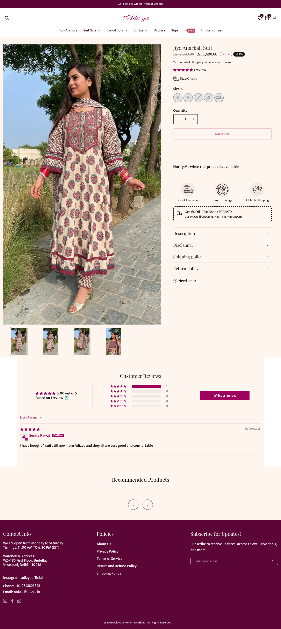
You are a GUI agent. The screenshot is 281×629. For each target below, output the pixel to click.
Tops (174, 30)
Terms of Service (109, 558)
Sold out (222, 134)
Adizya (117, 622)
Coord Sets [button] (115, 30)
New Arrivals (67, 30)
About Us (104, 544)
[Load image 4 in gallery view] (113, 341)
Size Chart (188, 78)
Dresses (159, 30)
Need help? (187, 281)
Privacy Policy (107, 551)
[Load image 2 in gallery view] (50, 341)
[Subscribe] (271, 561)
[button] (183, 70)
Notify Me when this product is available (206, 166)
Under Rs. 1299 (212, 30)
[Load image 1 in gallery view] (19, 341)
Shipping (197, 62)
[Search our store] (6, 18)
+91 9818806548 (27, 585)
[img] (30, 429)
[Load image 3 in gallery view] (82, 341)
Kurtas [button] (139, 30)
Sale (190, 28)
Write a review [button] (225, 395)
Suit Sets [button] (90, 30)
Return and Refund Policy (117, 566)
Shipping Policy (109, 573)
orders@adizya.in (27, 591)
